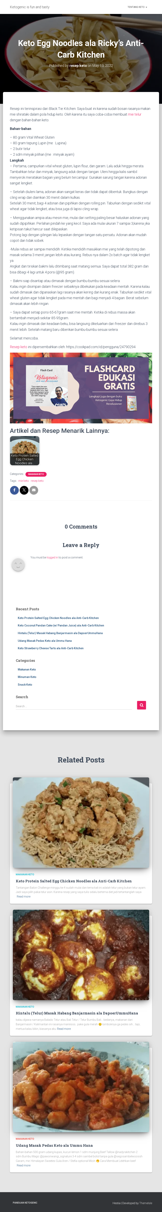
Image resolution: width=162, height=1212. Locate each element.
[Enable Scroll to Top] (154, 1204)
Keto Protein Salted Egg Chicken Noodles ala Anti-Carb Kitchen (58, 618)
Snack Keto (25, 684)
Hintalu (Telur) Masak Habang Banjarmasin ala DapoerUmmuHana (60, 633)
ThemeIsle (145, 1203)
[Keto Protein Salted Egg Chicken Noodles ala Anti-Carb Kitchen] (81, 822)
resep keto (37, 480)
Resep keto (18, 347)
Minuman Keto (27, 677)
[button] (146, 7)
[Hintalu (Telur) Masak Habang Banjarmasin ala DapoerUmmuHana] (81, 954)
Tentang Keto (136, 7)
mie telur (134, 114)
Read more (23, 896)
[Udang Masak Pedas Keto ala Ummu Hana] (81, 1086)
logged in (52, 557)
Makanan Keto (36, 474)
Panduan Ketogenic (25, 1202)
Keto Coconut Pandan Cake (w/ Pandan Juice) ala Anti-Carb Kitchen (61, 625)
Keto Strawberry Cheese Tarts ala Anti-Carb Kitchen (51, 648)
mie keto (23, 480)
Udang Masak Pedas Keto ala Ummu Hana (45, 640)
